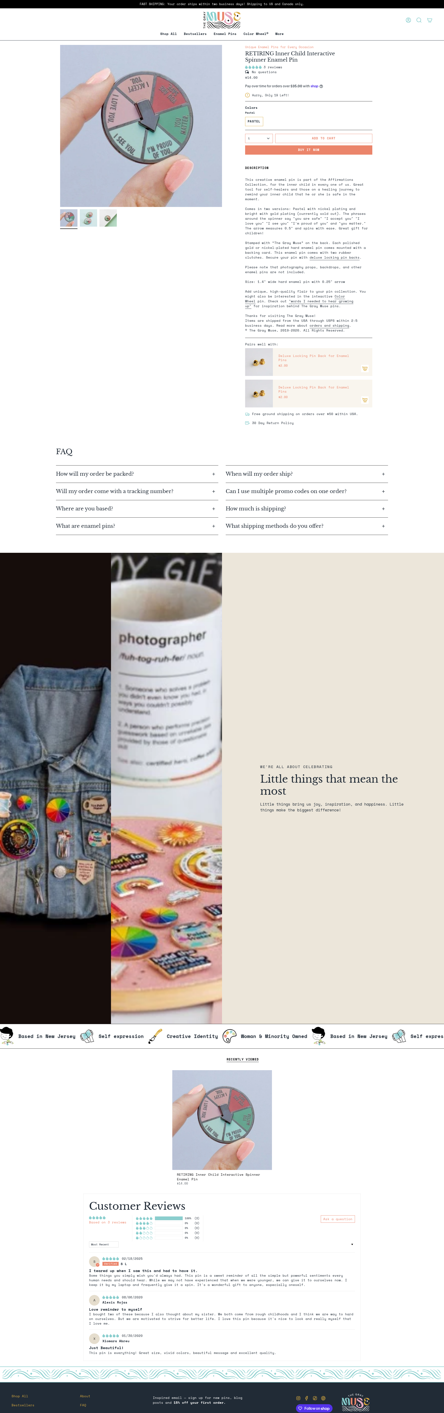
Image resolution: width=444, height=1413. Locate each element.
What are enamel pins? (85, 526)
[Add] (365, 368)
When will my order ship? (260, 474)
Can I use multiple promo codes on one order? (286, 491)
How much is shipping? (256, 509)
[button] (225, 33)
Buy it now (309, 149)
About (85, 1396)
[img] (111, 1258)
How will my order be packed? (95, 474)
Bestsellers (23, 1405)
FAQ (83, 1405)
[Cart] (429, 20)
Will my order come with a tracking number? (115, 491)
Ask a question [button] (337, 1218)
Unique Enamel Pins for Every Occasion (279, 47)
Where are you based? (84, 509)
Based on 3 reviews (107, 1222)
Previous (60, 126)
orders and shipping (329, 325)
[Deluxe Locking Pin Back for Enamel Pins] (259, 362)
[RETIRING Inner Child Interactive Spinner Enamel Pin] (222, 1120)
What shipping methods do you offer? (275, 526)
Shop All (20, 1396)
